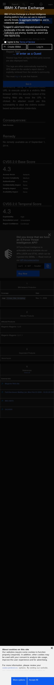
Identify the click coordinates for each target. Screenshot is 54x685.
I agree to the (21, 41)
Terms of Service (27, 41)
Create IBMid (14, 46)
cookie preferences (10, 668)
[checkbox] (5, 42)
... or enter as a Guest (27, 53)
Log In (40, 46)
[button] (52, 648)
